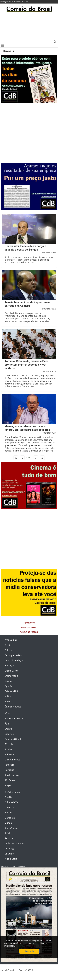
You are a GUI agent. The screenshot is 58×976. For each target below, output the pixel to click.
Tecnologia (10, 848)
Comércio (9, 807)
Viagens (9, 785)
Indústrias (10, 754)
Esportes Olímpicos (14, 739)
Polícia (8, 696)
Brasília (8, 797)
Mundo (8, 822)
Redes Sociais (11, 828)
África (7, 713)
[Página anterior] (22, 458)
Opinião (9, 686)
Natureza (9, 764)
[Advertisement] (29, 28)
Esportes (9, 733)
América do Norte (14, 718)
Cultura (8, 650)
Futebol (8, 749)
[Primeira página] (16, 458)
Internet (9, 812)
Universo (9, 853)
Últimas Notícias (13, 706)
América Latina (12, 792)
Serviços (9, 838)
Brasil (7, 645)
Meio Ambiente (12, 759)
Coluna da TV (11, 802)
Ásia (7, 723)
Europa (8, 680)
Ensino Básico (12, 670)
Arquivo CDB (11, 639)
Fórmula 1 (10, 744)
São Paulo (10, 780)
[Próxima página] (36, 458)
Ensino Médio (11, 675)
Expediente (29, 623)
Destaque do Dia (13, 655)
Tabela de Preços (29, 632)
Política (8, 701)
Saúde (8, 833)
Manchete (10, 817)
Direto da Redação (14, 660)
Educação (9, 665)
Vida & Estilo (11, 858)
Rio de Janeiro (12, 775)
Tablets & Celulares (14, 843)
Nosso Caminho (29, 627)
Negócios (9, 769)
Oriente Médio (12, 691)
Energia (8, 728)
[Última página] (42, 458)
